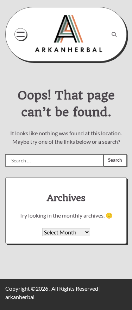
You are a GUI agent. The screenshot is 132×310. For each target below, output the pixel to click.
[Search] (114, 34)
